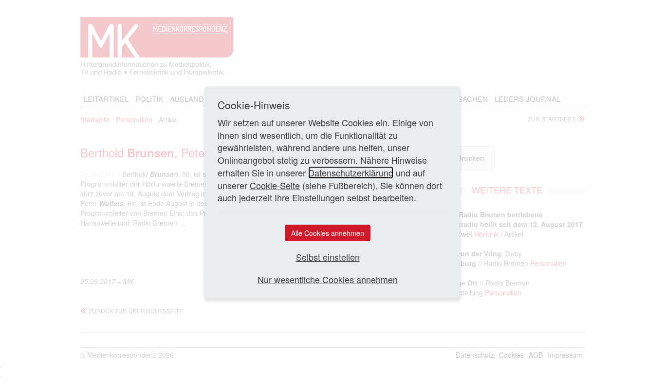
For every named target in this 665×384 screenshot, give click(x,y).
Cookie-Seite (275, 185)
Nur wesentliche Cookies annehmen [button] (328, 279)
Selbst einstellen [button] (328, 257)
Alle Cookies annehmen (327, 233)
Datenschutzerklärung (350, 172)
